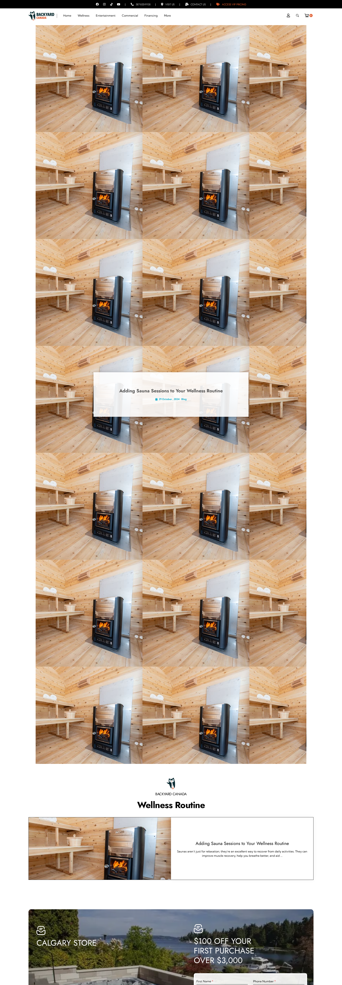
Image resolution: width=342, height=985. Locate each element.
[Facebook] (97, 4)
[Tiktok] (111, 4)
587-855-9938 (143, 4)
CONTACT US (198, 4)
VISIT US (169, 4)
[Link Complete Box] (171, 848)
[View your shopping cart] (308, 14)
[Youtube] (118, 4)
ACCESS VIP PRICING (234, 4)
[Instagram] (104, 4)
